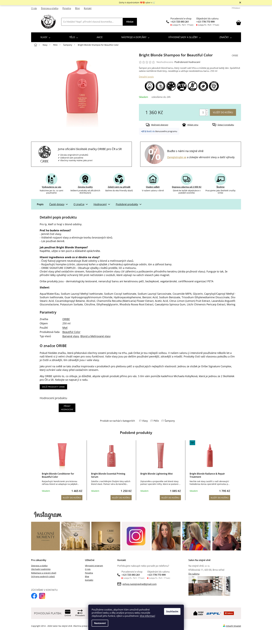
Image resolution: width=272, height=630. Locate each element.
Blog (77, 8)
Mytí (65, 327)
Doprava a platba (49, 8)
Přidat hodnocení (67, 408)
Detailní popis (146, 76)
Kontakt (88, 8)
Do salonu (193, 573)
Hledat (129, 21)
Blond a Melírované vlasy (95, 336)
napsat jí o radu (78, 379)
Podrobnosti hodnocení (187, 62)
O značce (79, 204)
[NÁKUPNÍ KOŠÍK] (238, 22)
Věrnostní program (94, 565)
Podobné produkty (127, 204)
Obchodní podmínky (41, 569)
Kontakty (89, 580)
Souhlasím (172, 611)
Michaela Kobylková (185, 376)
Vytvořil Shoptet (233, 626)
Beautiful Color (71, 332)
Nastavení (100, 623)
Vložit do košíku (223, 112)
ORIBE (66, 319)
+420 (179, 21)
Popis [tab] (40, 204)
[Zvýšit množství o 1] (206, 110)
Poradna (67, 8)
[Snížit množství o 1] (206, 114)
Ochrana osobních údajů (43, 576)
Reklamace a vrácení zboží (43, 573)
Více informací (147, 615)
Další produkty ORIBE (53, 386)
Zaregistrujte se (176, 157)
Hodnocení (100, 204)
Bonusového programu (166, 131)
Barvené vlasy (70, 336)
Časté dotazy (56, 204)
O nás (34, 8)
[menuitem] (45, 37)
